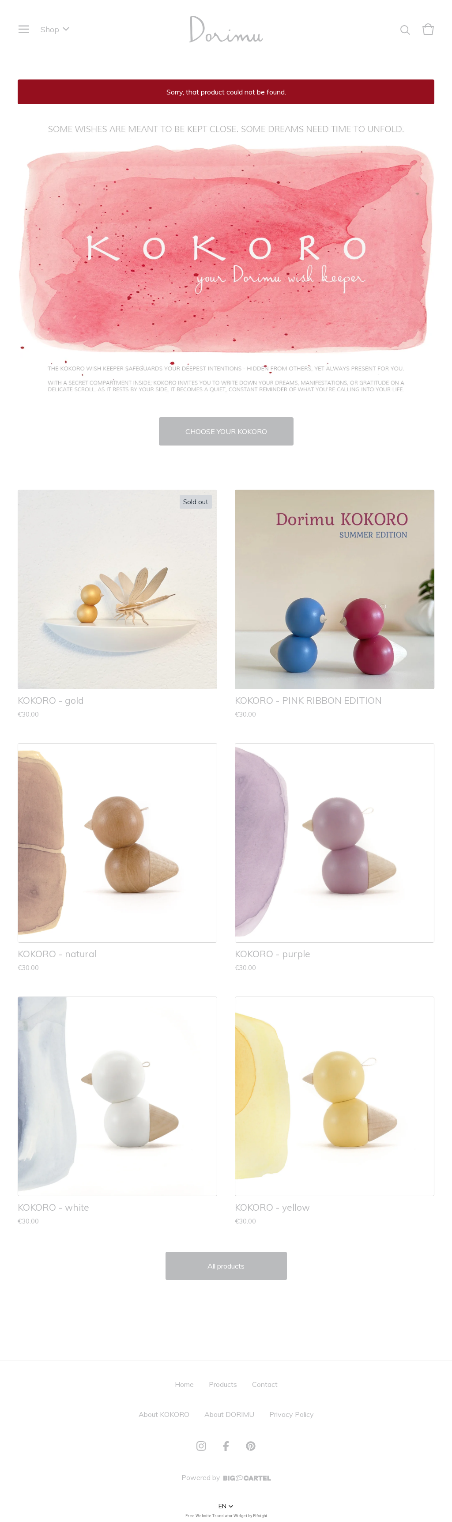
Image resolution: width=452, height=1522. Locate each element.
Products (223, 1384)
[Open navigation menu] (24, 29)
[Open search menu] (405, 29)
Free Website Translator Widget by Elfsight (226, 1516)
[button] (226, 1506)
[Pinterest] (251, 1446)
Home (184, 1384)
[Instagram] (201, 1446)
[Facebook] (226, 1446)
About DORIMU (229, 1414)
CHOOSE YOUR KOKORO (226, 431)
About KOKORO (164, 1414)
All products (226, 1265)
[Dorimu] (226, 29)
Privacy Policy (291, 1414)
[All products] (226, 261)
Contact (265, 1384)
